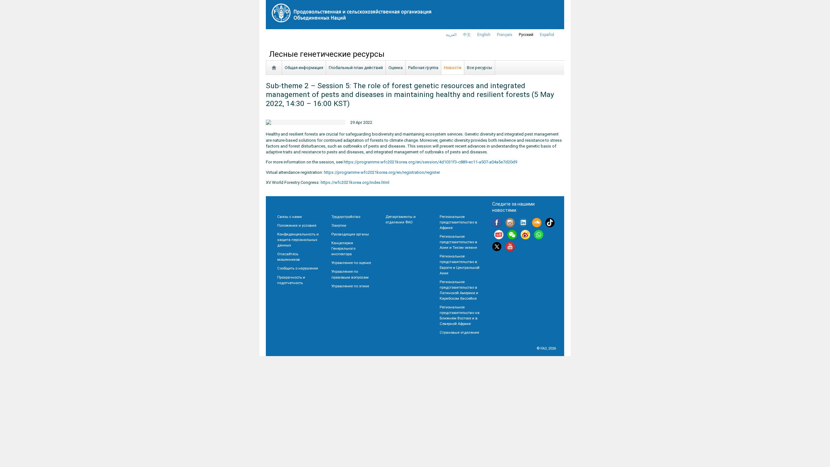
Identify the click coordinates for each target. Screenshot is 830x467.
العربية (451, 34)
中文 (467, 34)
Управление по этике (350, 286)
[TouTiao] (499, 235)
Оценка (395, 67)
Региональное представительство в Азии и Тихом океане (458, 242)
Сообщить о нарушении (297, 268)
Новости (452, 67)
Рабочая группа (423, 67)
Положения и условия (296, 225)
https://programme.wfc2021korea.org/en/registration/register (382, 172)
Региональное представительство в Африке (458, 222)
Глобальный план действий (356, 67)
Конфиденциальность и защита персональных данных (298, 239)
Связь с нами (289, 216)
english (484, 34)
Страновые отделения (459, 332)
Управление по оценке (351, 262)
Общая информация (304, 67)
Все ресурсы (479, 67)
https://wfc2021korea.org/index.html (355, 182)
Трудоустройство (345, 216)
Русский (526, 34)
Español (547, 34)
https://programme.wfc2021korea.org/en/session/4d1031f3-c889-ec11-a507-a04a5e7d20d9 (430, 162)
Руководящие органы (350, 234)
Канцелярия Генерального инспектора (343, 248)
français (504, 34)
